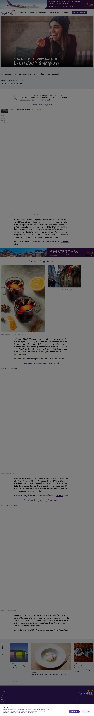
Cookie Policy (29, 712)
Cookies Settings (86, 711)
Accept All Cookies (74, 711)
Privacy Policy (20, 712)
